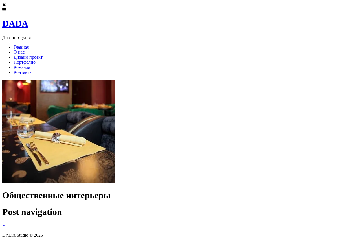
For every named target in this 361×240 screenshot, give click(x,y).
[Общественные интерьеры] (58, 181)
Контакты (23, 72)
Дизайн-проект (28, 57)
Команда (22, 67)
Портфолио (25, 62)
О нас (19, 52)
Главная (21, 47)
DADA (15, 23)
